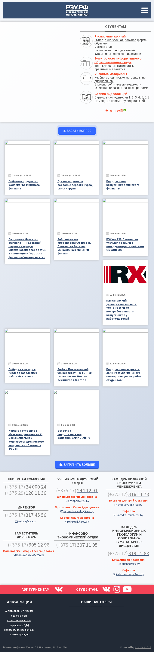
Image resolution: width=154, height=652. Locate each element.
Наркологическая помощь (19, 629)
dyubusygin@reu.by (130, 504)
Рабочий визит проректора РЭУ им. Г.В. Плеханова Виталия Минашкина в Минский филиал (74, 246)
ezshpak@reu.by (78, 501)
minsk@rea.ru (27, 521)
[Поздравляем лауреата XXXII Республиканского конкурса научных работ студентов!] (125, 343)
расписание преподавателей (114, 50)
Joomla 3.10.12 (143, 647)
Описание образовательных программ (121, 87)
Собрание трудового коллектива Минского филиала (24, 184)
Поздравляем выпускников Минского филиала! (123, 184)
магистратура (103, 46)
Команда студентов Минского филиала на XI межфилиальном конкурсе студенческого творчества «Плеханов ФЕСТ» (26, 439)
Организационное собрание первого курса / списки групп (75, 184)
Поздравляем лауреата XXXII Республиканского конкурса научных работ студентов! (123, 374)
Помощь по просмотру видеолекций (119, 100)
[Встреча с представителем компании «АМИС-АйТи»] (76, 404)
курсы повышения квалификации (117, 53)
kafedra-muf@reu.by (130, 515)
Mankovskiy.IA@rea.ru (30, 555)
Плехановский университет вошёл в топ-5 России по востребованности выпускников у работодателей (121, 309)
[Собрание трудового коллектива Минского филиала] (27, 155)
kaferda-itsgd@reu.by (130, 574)
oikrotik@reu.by (78, 521)
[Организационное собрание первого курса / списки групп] (76, 155)
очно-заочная (114, 40)
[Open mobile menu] (145, 10)
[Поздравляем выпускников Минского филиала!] (125, 155)
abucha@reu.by (130, 564)
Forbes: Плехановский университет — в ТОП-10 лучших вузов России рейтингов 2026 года (74, 374)
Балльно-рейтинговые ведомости (117, 84)
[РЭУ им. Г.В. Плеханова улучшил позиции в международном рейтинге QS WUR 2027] (125, 213)
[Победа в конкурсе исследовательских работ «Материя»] (27, 343)
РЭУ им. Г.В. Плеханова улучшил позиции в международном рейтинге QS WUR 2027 (125, 244)
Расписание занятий (110, 36)
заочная (130, 40)
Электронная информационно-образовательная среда (118, 60)
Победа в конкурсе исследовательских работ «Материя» (22, 372)
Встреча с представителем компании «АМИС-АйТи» (74, 434)
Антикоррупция (19, 634)
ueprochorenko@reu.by (78, 511)
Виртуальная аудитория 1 (112, 97)
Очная (98, 40)
